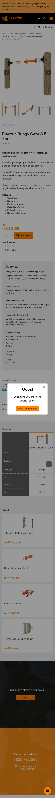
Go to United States (27, 408)
